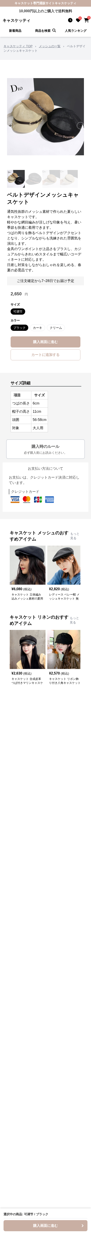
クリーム (56, 327)
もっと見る (75, 536)
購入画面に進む (45, 342)
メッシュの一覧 (50, 46)
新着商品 (15, 30)
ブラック (19, 327)
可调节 (18, 311)
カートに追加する (45, 355)
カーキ (37, 327)
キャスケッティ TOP (18, 46)
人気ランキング (76, 30)
